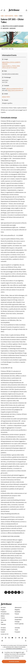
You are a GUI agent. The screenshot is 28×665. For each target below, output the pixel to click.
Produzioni (17, 632)
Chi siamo (3, 627)
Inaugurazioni (18, 619)
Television (3, 624)
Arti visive (3, 607)
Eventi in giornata (19, 623)
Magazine (17, 609)
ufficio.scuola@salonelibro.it (14, 88)
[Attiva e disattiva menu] (1, 10)
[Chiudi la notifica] (26, 651)
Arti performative (5, 614)
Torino (16, 15)
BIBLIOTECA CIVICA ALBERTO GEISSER (13, 26)
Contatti (3, 632)
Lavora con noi (4, 634)
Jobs (2, 622)
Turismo (3, 618)
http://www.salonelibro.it (15, 90)
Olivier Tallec (6, 97)
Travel (16, 630)
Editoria (3, 616)
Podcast (17, 614)
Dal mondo (3, 620)
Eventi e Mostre (9, 15)
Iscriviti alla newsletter (14, 661)
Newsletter (17, 611)
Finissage (17, 621)
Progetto (3, 609)
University (17, 627)
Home (2, 15)
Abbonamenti (18, 607)
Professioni (3, 611)
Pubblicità (3, 630)
